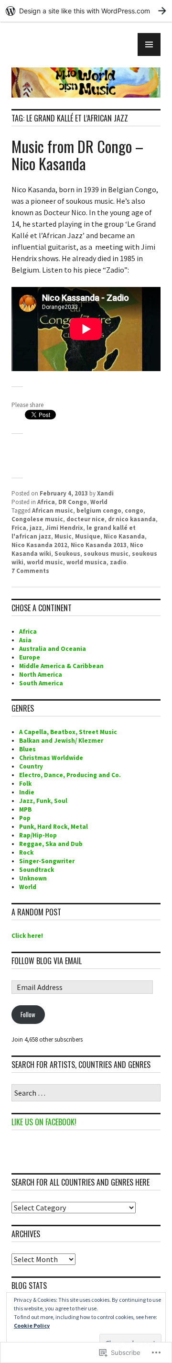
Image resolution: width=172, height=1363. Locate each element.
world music (45, 562)
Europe (29, 657)
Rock (26, 852)
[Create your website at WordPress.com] (86, 11)
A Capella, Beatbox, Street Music (68, 732)
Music (63, 536)
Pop (25, 818)
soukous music (106, 554)
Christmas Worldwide (51, 758)
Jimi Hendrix (64, 528)
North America (40, 675)
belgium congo (98, 510)
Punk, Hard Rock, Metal (53, 827)
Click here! (27, 936)
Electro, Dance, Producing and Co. (70, 775)
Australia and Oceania (52, 649)
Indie (26, 792)
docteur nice (85, 519)
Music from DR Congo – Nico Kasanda (77, 155)
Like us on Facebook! (43, 1122)
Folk (25, 784)
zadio (118, 562)
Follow (28, 1014)
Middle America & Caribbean (61, 666)
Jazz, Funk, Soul (43, 801)
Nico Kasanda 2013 (99, 545)
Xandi (105, 493)
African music (52, 510)
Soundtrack (36, 870)
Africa (46, 502)
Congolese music (37, 519)
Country (31, 766)
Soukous (67, 554)
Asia (25, 640)
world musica (86, 562)
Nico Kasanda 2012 (39, 545)
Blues (27, 749)
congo (134, 510)
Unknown (33, 878)
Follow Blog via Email (46, 961)
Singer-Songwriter (47, 861)
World (99, 502)
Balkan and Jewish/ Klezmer (61, 740)
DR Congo (72, 502)
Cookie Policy (32, 1325)
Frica (18, 528)
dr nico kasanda (132, 519)
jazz (36, 528)
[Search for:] (86, 1093)
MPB (25, 809)
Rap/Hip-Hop (38, 835)
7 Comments (30, 571)
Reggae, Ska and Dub (51, 844)
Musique (87, 536)
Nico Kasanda (124, 536)
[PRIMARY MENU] (149, 44)
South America (41, 683)
